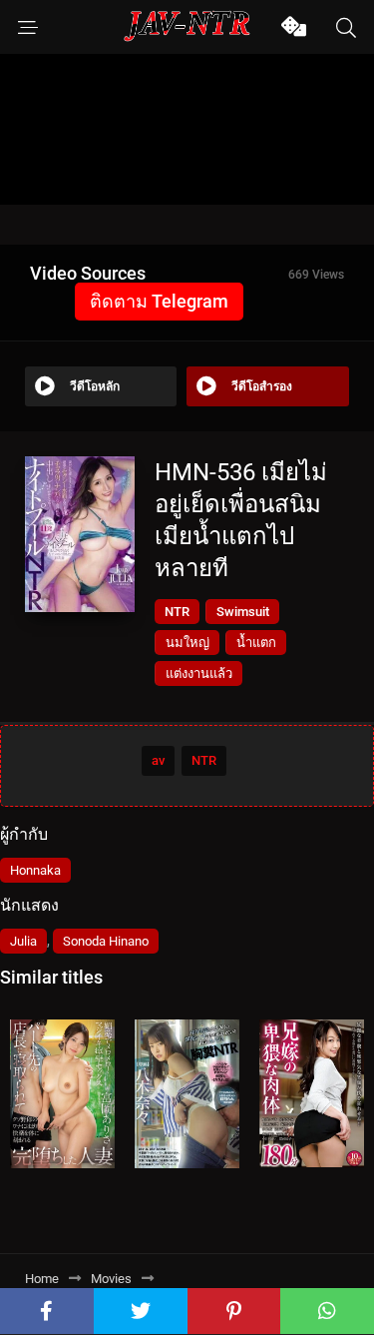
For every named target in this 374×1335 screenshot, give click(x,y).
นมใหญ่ (187, 642)
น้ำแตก (256, 642)
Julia (23, 941)
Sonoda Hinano (106, 941)
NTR (177, 611)
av (158, 760)
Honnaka (35, 870)
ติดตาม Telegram (159, 301)
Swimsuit (242, 611)
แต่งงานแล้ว (199, 673)
